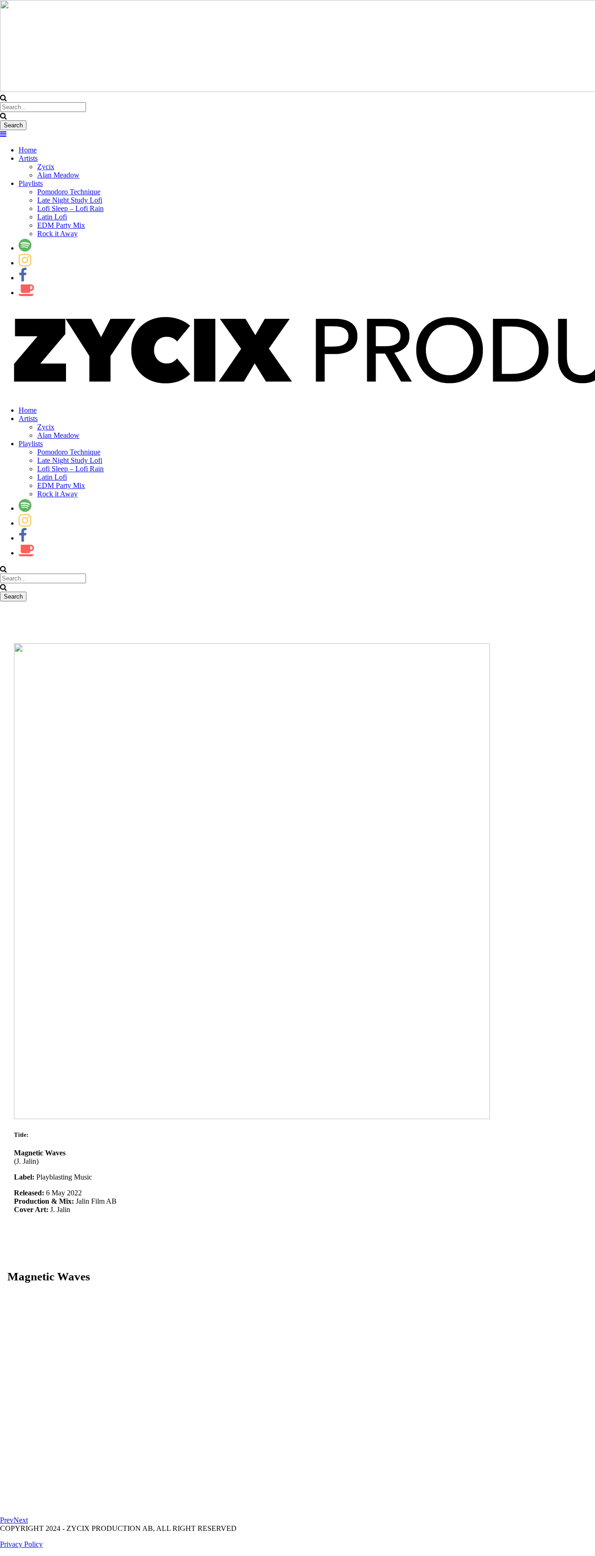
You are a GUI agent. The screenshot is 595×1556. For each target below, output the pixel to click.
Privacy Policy (21, 1544)
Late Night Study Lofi (69, 200)
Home (28, 150)
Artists (28, 158)
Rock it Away (57, 233)
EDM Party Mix (61, 225)
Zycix (45, 167)
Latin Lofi (52, 217)
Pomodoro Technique (68, 192)
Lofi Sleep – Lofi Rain (70, 208)
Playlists (31, 183)
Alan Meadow (58, 175)
